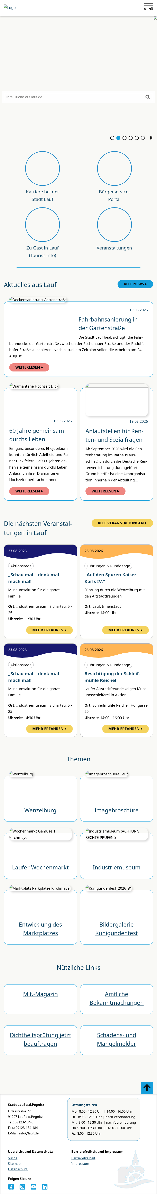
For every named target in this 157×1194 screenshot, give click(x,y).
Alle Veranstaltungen (121, 522)
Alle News (134, 284)
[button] (151, 138)
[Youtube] (33, 1187)
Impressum (80, 1163)
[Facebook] (11, 1187)
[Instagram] (22, 1187)
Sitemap (14, 1163)
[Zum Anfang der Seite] (147, 1088)
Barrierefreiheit (83, 1158)
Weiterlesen (27, 367)
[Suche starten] (147, 97)
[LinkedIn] (45, 1187)
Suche (12, 1158)
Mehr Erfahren (48, 629)
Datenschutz (18, 1169)
